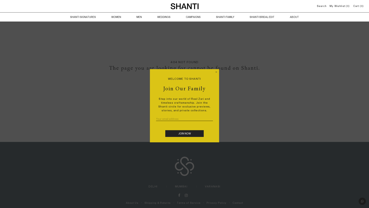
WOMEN (116, 17)
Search (322, 6)
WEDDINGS (163, 17)
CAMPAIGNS (193, 17)
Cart (357, 6)
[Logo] (184, 6)
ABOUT (294, 17)
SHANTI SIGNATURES (83, 17)
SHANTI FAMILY (225, 17)
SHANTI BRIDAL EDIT (262, 17)
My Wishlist (339, 6)
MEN (139, 17)
